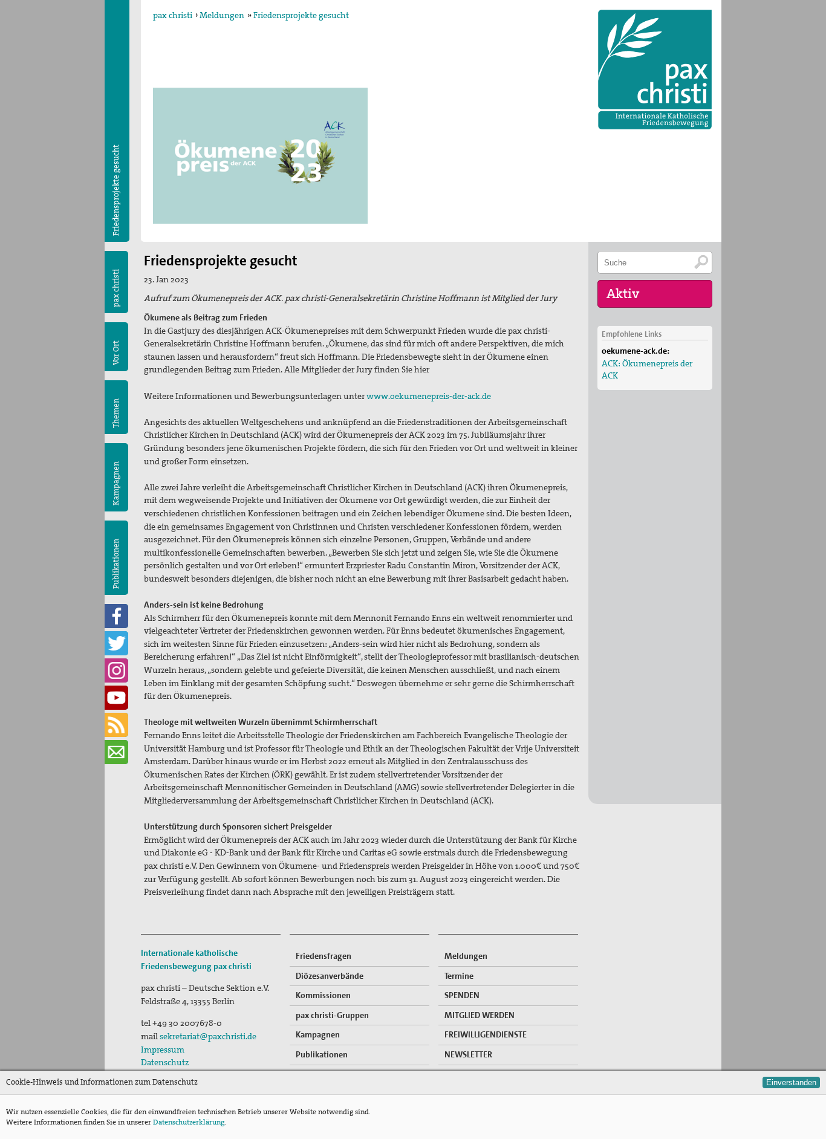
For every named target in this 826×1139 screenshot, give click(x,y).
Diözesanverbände (329, 975)
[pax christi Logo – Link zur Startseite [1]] (654, 69)
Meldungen (222, 15)
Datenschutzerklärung (188, 1122)
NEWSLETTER (468, 1054)
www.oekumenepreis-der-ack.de (428, 396)
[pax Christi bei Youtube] (116, 698)
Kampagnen (116, 483)
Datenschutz (165, 1062)
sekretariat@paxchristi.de (208, 1036)
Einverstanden (791, 1082)
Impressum (162, 1049)
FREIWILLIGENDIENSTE (485, 1034)
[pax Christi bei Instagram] (116, 670)
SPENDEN (462, 995)
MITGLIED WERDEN (479, 1015)
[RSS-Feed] (116, 725)
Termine (458, 975)
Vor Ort (116, 352)
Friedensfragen (323, 955)
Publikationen (116, 564)
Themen (116, 413)
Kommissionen (323, 995)
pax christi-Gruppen (332, 1015)
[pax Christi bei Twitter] (116, 643)
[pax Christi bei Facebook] (116, 616)
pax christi (172, 15)
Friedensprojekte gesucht (301, 15)
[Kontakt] (116, 752)
